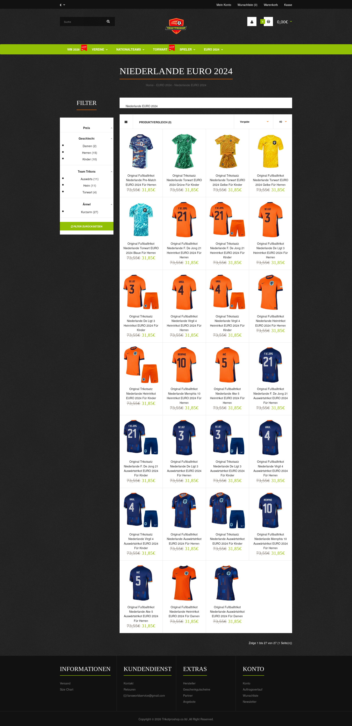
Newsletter (249, 702)
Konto (246, 683)
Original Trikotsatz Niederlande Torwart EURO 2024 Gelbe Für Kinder (227, 180)
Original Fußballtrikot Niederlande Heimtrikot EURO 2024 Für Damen (184, 611)
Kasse (288, 5)
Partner (188, 695)
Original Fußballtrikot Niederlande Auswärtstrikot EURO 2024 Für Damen (227, 611)
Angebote (189, 702)
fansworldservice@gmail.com (146, 695)
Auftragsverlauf (252, 689)
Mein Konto (224, 5)
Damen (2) (90, 146)
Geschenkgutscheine (196, 689)
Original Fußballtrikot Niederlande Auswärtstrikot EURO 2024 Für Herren (184, 538)
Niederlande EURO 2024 (190, 85)
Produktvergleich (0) (155, 122)
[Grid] (126, 122)
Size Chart (66, 689)
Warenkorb (271, 5)
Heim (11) (89, 185)
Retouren (130, 689)
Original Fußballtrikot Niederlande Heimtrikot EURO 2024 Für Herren (270, 320)
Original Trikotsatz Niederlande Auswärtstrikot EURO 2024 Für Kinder (227, 538)
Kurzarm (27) (89, 212)
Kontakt (128, 683)
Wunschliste (250, 695)
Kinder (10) (89, 159)
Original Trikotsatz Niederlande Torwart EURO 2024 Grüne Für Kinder (184, 180)
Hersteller (189, 683)
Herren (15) (89, 153)
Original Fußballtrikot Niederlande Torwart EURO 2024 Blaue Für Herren (141, 248)
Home (150, 85)
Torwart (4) (89, 192)
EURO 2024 (164, 85)
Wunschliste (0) (247, 5)
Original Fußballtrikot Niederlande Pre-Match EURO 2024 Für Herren (141, 180)
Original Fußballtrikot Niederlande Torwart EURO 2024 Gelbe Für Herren (270, 180)
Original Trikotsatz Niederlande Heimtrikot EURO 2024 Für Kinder (141, 393)
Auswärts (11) (90, 179)
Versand (65, 683)
